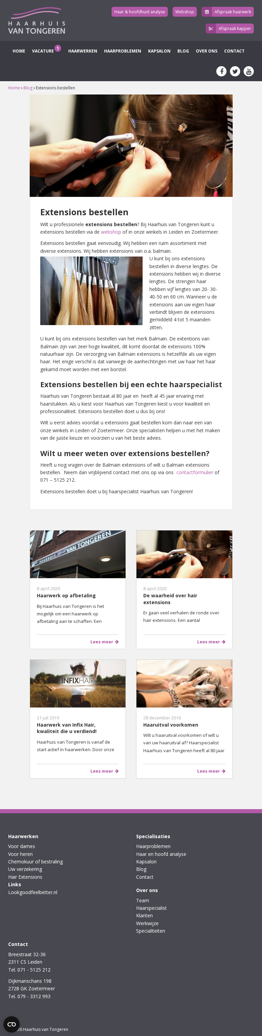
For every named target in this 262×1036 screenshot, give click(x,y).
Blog (183, 51)
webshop (111, 232)
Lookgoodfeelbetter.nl (32, 892)
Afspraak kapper (235, 28)
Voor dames (21, 846)
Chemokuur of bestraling (35, 861)
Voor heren (20, 854)
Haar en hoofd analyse (161, 854)
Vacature (45, 49)
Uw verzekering (25, 869)
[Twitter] (235, 71)
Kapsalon (159, 51)
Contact (234, 51)
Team (142, 900)
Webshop (184, 12)
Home (18, 51)
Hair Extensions (25, 877)
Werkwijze (147, 923)
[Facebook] (221, 71)
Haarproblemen (122, 51)
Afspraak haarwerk (233, 12)
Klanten (144, 915)
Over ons (206, 51)
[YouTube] (249, 71)
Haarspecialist (151, 908)
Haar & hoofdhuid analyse (139, 12)
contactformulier (194, 472)
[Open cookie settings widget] (11, 1024)
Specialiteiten (150, 931)
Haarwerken (82, 51)
